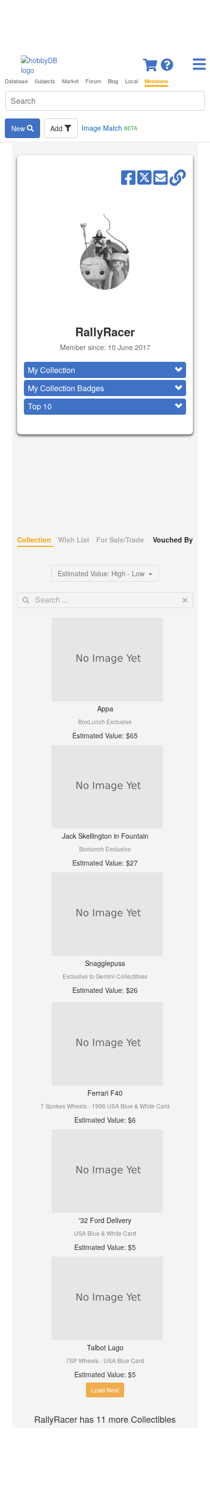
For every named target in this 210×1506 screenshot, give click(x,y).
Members (156, 81)
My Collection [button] (51, 370)
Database (16, 81)
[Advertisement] (105, 24)
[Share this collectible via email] (160, 176)
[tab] (105, 369)
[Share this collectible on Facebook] (128, 176)
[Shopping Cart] (151, 62)
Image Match (109, 128)
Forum (93, 81)
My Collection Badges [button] (66, 388)
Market (70, 81)
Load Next (105, 1390)
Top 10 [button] (40, 406)
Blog (113, 81)
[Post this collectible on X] (144, 176)
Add (57, 128)
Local (131, 81)
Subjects (45, 81)
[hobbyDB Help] (167, 62)
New (19, 128)
